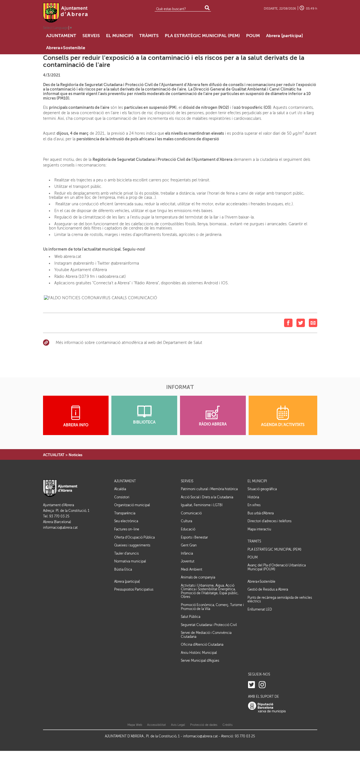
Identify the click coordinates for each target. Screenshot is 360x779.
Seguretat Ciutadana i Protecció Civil (209, 625)
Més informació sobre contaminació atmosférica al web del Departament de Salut (129, 343)
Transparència (124, 513)
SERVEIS (187, 481)
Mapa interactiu (259, 529)
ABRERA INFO (75, 425)
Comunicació (191, 513)
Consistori (121, 497)
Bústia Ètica (123, 569)
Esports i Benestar (194, 537)
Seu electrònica (126, 521)
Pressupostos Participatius (133, 589)
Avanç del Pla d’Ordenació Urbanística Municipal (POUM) (277, 567)
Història (253, 497)
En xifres (254, 505)
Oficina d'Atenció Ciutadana (202, 645)
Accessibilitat (156, 725)
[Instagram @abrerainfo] (262, 685)
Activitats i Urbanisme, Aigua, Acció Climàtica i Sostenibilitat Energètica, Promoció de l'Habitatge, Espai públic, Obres (209, 591)
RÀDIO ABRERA (213, 424)
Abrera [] (127, 582)
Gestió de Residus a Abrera (268, 589)
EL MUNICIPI (257, 481)
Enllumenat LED (260, 609)
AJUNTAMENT (125, 481)
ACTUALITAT (53, 455)
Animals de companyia (198, 577)
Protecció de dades (203, 725)
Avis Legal (178, 725)
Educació (188, 529)
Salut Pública (190, 617)
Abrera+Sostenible (261, 582)
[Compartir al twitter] (300, 322)
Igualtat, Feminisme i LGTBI (201, 505)
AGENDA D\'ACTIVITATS (283, 425)
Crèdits (227, 725)
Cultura (186, 521)
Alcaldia (120, 489)
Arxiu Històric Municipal (199, 653)
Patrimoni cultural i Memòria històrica (209, 489)
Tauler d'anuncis (126, 553)
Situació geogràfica (262, 489)
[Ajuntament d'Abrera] (65, 12)
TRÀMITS (254, 541)
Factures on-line (126, 529)
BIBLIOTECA (144, 422)
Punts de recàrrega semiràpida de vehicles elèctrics (280, 600)
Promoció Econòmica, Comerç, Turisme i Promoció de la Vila (212, 607)
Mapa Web (134, 725)
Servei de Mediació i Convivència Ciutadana (206, 635)
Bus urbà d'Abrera (261, 513)
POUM (253, 557)
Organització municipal (132, 505)
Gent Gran (189, 545)
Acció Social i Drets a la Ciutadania (207, 497)
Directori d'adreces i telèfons (269, 521)
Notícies (75, 455)
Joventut (187, 561)
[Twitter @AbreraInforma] (251, 685)
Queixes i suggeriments (132, 545)
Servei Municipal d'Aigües (200, 661)
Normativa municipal (130, 561)
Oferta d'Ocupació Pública (134, 537)
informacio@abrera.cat (60, 528)
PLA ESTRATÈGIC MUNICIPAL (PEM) (274, 549)
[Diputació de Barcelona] (267, 707)
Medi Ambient (191, 569)
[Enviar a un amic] (313, 322)
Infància (187, 553)
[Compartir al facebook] (288, 322)
